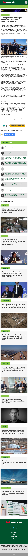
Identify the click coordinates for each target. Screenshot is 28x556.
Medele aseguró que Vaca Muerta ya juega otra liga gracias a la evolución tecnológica (14, 195)
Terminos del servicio (16, 550)
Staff (14, 538)
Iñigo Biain (14, 548)
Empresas (5, 205)
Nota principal (6, 300)
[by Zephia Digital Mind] (14, 554)
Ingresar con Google (9, 134)
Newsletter (14, 536)
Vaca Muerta (5, 15)
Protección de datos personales (17, 546)
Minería (4, 236)
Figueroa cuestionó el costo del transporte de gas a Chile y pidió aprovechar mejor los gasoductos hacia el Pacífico (15, 158)
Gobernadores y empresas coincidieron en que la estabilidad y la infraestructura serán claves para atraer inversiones (15, 153)
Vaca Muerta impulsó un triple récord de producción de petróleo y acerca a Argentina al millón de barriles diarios (15, 163)
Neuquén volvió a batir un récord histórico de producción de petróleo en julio (15, 190)
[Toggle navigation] (26, 6)
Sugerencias (14, 532)
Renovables (5, 331)
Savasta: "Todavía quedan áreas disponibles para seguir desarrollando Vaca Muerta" (15, 179)
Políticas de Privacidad (5, 546)
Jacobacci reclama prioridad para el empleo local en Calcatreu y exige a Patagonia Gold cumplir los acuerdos (15, 184)
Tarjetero (14, 534)
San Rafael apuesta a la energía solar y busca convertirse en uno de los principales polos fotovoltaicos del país (15, 168)
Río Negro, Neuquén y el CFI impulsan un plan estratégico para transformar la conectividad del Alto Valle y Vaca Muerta (15, 174)
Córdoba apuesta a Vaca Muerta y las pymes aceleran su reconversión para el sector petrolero (15, 147)
